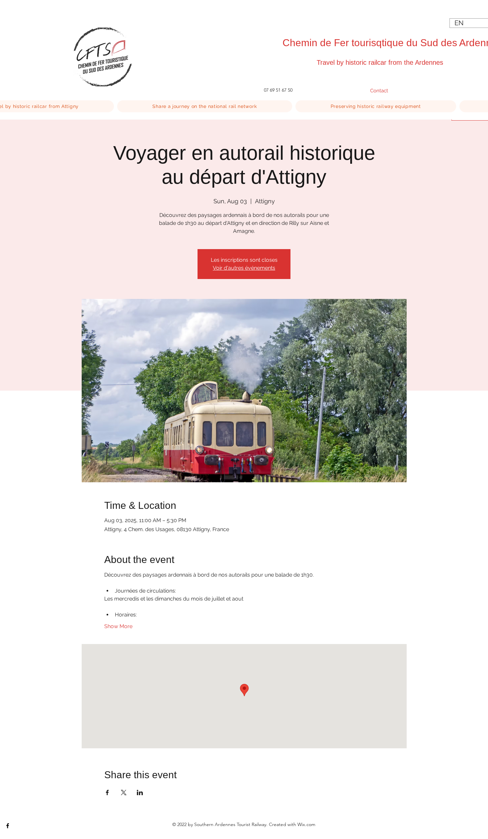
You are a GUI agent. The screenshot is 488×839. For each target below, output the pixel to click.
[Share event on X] (124, 792)
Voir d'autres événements (244, 268)
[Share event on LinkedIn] (140, 792)
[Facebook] (7, 825)
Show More (118, 626)
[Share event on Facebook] (107, 792)
